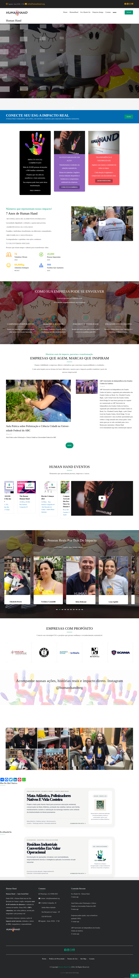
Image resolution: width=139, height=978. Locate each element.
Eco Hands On (85, 12)
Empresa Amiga (98, 12)
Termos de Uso (72, 959)
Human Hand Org (65, 967)
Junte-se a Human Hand (69, 77)
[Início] (17, 13)
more (69, 445)
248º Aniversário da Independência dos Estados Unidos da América (116, 382)
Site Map (83, 959)
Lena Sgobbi (20, 602)
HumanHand (74, 12)
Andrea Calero (85, 602)
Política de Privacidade (57, 959)
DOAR (129, 12)
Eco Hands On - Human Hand (80, 894)
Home (65, 12)
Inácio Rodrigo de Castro (53, 598)
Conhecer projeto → (78, 823)
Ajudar (129, 116)
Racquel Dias (118, 602)
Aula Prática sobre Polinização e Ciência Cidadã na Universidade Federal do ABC (37, 428)
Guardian (69, 972)
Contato (108, 12)
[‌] (126, 4)
